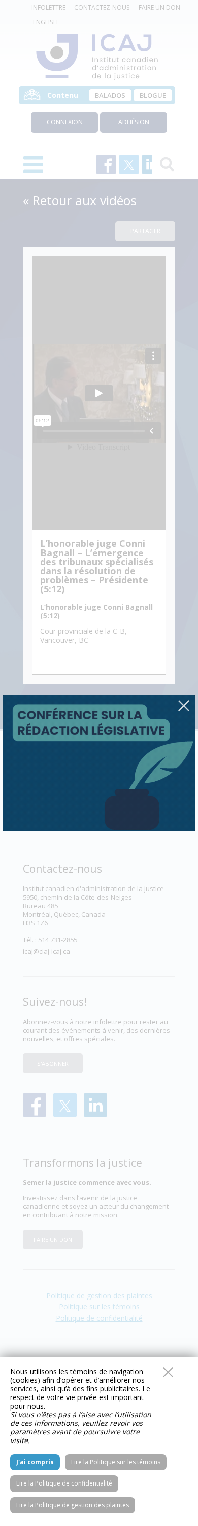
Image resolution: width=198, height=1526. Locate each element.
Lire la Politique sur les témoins (115, 1462)
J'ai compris (35, 1462)
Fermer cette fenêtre (168, 1372)
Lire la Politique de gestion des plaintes (72, 1505)
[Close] (184, 706)
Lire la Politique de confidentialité (64, 1483)
